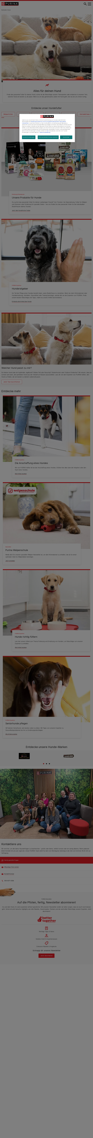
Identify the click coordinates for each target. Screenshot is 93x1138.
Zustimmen (66, 137)
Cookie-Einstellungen (29, 137)
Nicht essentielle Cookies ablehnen (48, 137)
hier (47, 130)
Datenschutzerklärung (45, 132)
